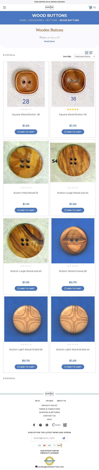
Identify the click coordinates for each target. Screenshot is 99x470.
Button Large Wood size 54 (72, 193)
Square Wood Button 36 (73, 114)
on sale (49, 401)
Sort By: (67, 56)
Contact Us (49, 416)
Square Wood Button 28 (26, 114)
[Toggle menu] (12, 7)
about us (61, 401)
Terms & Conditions (49, 409)
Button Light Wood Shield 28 (26, 349)
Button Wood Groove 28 (73, 271)
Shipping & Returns (49, 412)
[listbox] (84, 56)
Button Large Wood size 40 (26, 271)
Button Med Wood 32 (26, 193)
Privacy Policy (49, 405)
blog (37, 401)
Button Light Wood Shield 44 (73, 349)
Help (49, 419)
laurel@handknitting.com (51, 467)
